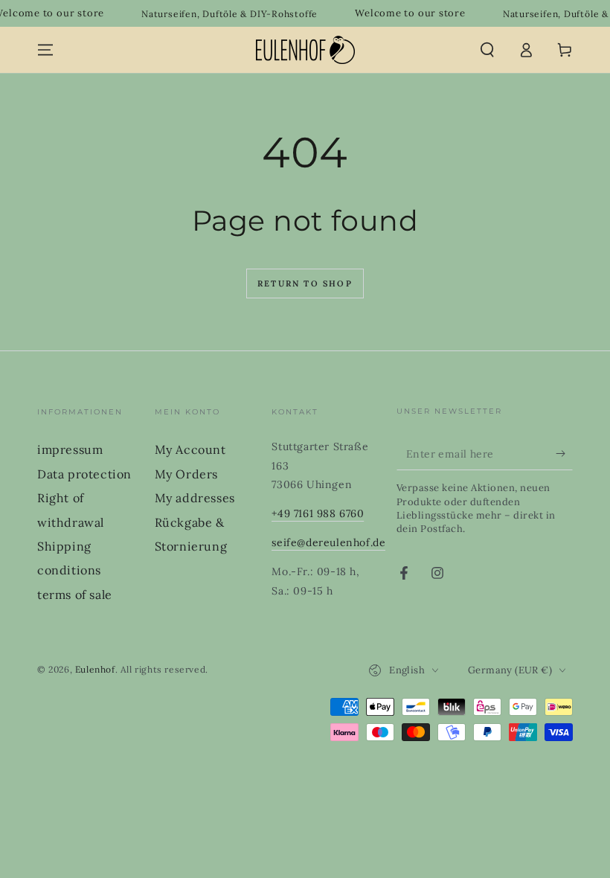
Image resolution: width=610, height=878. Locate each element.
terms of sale (74, 594)
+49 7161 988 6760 (318, 513)
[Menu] (45, 49)
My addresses (195, 497)
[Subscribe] (564, 453)
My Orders (186, 474)
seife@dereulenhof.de (328, 542)
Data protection (84, 474)
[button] (487, 49)
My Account (190, 449)
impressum (70, 449)
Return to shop (305, 283)
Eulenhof (95, 669)
